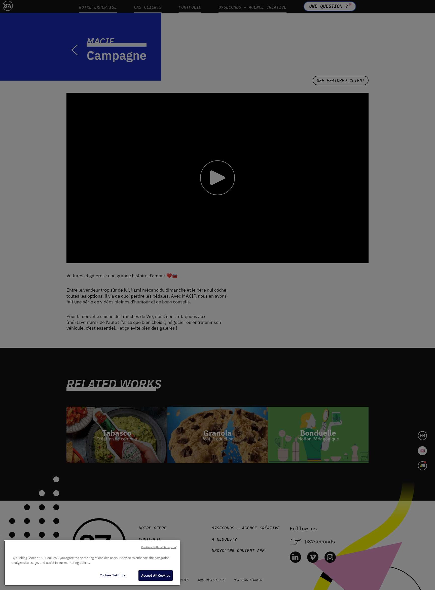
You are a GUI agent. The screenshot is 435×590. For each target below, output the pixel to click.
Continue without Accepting (158, 547)
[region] (92, 563)
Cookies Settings (112, 575)
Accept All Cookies (155, 575)
